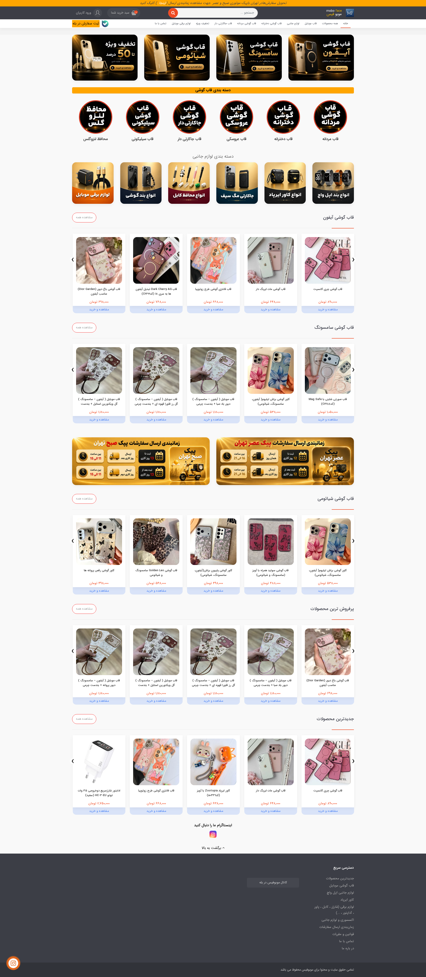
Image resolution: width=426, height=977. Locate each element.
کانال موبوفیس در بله (273, 882)
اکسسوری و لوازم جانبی (337, 920)
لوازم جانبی (293, 23)
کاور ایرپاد (347, 899)
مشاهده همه (84, 217)
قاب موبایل (311, 23)
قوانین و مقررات (343, 934)
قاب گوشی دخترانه (271, 23)
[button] (123, 13)
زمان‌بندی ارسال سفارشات (336, 927)
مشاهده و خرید (328, 309)
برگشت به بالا (212, 848)
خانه (345, 23)
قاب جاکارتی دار (223, 23)
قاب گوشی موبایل (341, 885)
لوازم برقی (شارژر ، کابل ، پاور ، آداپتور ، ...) (334, 910)
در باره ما (348, 948)
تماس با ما (160, 23)
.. (158, 3)
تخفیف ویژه (202, 23)
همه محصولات (330, 23)
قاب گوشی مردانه (246, 23)
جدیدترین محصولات (340, 878)
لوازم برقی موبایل (181, 23)
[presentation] (353, 259)
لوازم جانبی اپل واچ (340, 892)
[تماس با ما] (13, 963)
